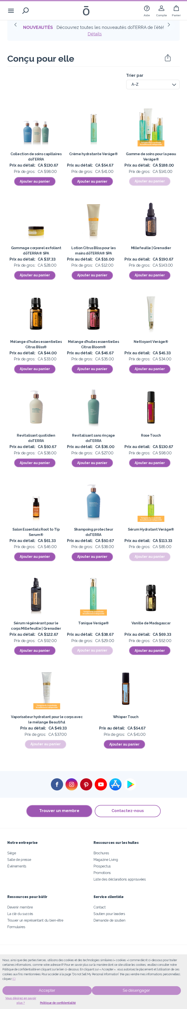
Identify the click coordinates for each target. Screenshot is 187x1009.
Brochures (101, 853)
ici (14, 979)
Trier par (134, 75)
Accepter (47, 990)
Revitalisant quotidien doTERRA (36, 438)
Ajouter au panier (35, 181)
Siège (11, 853)
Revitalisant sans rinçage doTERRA (93, 438)
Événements (16, 866)
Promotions (102, 873)
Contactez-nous (128, 810)
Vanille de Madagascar (151, 623)
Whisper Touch (126, 717)
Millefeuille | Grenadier (151, 248)
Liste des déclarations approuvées (120, 879)
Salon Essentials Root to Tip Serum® (35, 532)
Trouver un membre (59, 810)
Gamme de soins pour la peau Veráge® (151, 156)
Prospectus (102, 866)
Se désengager (136, 990)
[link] (147, 10)
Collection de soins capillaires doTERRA (35, 156)
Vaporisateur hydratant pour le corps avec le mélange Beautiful (47, 719)
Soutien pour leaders (109, 914)
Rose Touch (151, 435)
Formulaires (16, 927)
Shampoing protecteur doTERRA (93, 532)
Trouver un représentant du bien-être (35, 920)
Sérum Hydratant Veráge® (151, 529)
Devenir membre (20, 907)
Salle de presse (19, 859)
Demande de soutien (109, 920)
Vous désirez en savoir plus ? (20, 1001)
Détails (95, 33)
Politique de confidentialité (58, 1003)
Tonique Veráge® (93, 623)
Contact (100, 907)
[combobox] (153, 84)
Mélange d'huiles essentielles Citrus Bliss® (36, 344)
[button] (17, 26)
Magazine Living (106, 859)
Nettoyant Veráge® (151, 341)
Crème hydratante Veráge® (93, 154)
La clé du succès (20, 914)
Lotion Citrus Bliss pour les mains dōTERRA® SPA (93, 250)
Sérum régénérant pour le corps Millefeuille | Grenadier (36, 625)
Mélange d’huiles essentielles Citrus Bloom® (93, 344)
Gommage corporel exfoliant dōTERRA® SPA (36, 250)
